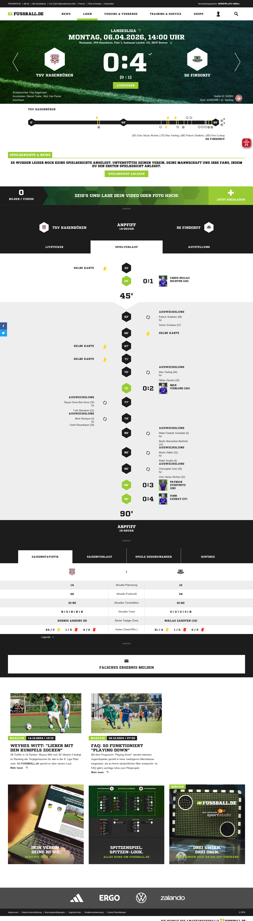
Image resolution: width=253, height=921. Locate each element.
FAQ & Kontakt (94, 4)
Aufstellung (199, 247)
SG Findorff (197, 75)
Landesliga (123, 31)
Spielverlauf (126, 247)
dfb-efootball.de (39, 4)
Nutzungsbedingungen (55, 912)
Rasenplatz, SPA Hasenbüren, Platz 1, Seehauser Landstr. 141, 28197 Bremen (123, 42)
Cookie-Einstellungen (116, 912)
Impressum (13, 912)
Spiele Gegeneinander (153, 556)
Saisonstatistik (45, 556)
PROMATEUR (14, 4)
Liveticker (126, 85)
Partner (81, 4)
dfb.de (26, 4)
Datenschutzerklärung (32, 912)
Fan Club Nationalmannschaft (62, 4)
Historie (208, 556)
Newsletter (109, 4)
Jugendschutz (74, 912)
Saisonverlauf (99, 556)
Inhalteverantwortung (94, 912)
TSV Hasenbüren (54, 75)
